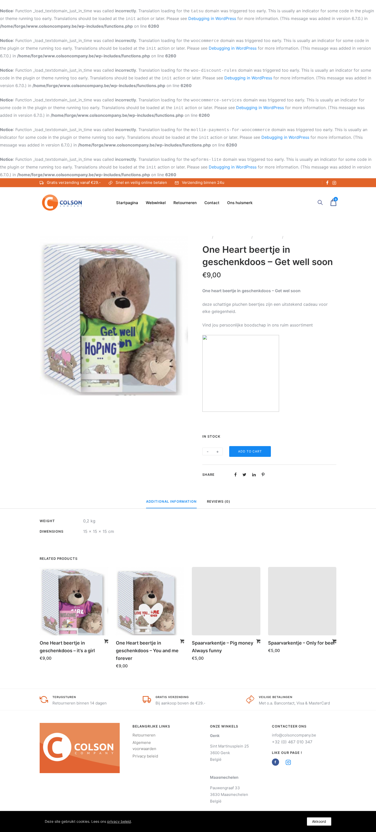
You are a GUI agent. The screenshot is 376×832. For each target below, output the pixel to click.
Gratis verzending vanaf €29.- (74, 182)
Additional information (171, 501)
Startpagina (127, 202)
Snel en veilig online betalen (141, 182)
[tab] (171, 501)
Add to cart (250, 451)
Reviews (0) (218, 501)
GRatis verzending (172, 697)
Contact (211, 202)
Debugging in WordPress (212, 18)
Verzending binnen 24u (203, 182)
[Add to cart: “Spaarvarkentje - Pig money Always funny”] (258, 641)
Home (206, 237)
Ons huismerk (239, 202)
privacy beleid (119, 821)
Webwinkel (156, 202)
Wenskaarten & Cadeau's (232, 237)
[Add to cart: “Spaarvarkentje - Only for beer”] (334, 641)
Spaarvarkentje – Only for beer (301, 643)
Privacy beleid (145, 756)
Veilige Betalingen (275, 697)
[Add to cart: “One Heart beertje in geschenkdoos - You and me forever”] (182, 641)
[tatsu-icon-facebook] (327, 183)
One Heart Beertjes (267, 237)
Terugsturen (64, 697)
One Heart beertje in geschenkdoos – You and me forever (147, 650)
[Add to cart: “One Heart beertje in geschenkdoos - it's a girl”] (106, 641)
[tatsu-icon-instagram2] (334, 183)
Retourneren (185, 202)
